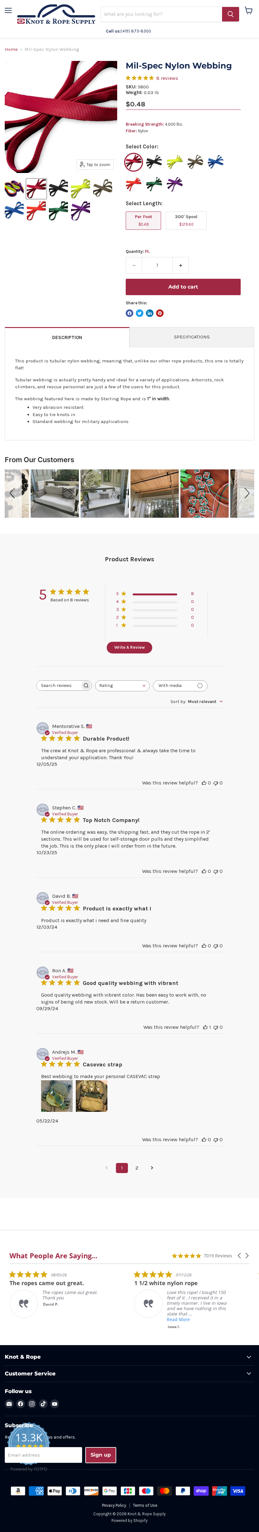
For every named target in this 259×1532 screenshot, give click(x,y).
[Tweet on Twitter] (139, 313)
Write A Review (129, 647)
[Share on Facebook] (129, 313)
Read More (178, 1319)
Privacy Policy (114, 1505)
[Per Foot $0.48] (144, 231)
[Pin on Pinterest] (160, 313)
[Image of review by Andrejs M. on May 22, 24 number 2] (91, 1096)
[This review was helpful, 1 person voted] (205, 1027)
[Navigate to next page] (152, 1168)
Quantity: (138, 251)
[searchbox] (58, 685)
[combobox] (122, 685)
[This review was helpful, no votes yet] (204, 783)
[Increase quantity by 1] (181, 265)
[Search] (230, 14)
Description (67, 337)
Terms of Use (145, 1505)
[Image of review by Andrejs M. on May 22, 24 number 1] (57, 1096)
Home (11, 49)
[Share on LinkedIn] (150, 313)
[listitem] (56, 1294)
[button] (13, 493)
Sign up (101, 1455)
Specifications (192, 337)
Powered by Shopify (129, 1520)
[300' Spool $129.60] (187, 231)
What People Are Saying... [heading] (53, 1255)
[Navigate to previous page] (107, 1168)
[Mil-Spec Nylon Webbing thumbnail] (14, 189)
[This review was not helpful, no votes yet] (216, 783)
